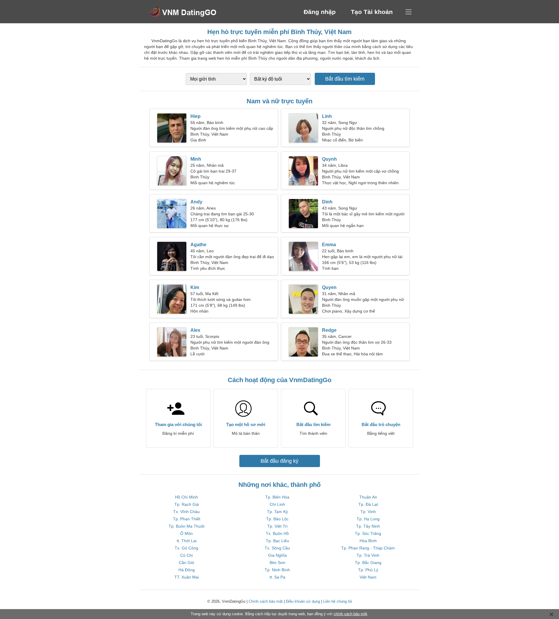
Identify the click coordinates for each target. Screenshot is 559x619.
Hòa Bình (368, 540)
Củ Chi (186, 555)
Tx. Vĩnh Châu (186, 511)
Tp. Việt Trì (277, 526)
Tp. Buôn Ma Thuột (186, 526)
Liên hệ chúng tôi (337, 601)
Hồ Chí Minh (186, 497)
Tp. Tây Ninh (368, 526)
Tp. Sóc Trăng (368, 533)
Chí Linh (277, 504)
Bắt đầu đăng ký (279, 461)
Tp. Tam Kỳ (277, 511)
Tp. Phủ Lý (368, 569)
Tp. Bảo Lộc (277, 519)
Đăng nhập (320, 11)
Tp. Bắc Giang (368, 562)
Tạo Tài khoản (372, 11)
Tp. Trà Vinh (368, 555)
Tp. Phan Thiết (186, 519)
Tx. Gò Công (186, 548)
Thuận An (368, 497)
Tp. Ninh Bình (277, 569)
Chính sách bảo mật (266, 601)
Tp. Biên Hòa (277, 497)
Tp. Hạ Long (368, 519)
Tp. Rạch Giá (186, 504)
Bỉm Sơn (277, 562)
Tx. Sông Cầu (277, 548)
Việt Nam (368, 577)
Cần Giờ (186, 562)
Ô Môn (186, 533)
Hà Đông (186, 569)
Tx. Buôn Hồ (277, 533)
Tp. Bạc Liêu (277, 540)
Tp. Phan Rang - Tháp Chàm (368, 548)
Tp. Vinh (368, 511)
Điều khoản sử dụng (303, 601)
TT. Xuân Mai (186, 577)
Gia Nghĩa (277, 555)
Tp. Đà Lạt (368, 504)
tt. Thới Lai (187, 540)
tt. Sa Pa (277, 577)
